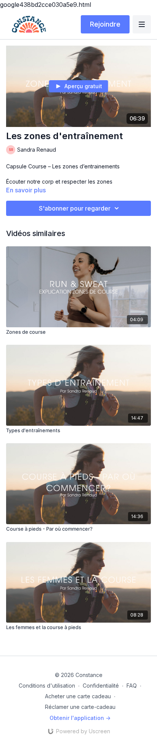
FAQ (132, 685)
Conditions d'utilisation (47, 685)
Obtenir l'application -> (80, 718)
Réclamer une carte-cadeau (80, 707)
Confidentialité (101, 685)
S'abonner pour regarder (75, 208)
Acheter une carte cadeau (78, 696)
